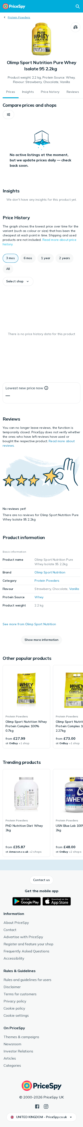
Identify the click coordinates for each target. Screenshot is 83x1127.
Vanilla (74, 589)
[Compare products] (75, 27)
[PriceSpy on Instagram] (46, 1106)
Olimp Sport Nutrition (50, 572)
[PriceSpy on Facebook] (37, 1106)
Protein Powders (19, 17)
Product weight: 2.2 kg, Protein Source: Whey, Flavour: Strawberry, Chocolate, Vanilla (41, 79)
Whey (39, 597)
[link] (26, 706)
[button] (8, 114)
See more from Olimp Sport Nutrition (29, 624)
